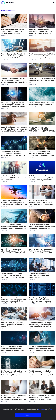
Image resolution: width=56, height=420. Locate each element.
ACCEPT (28, 415)
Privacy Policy (41, 409)
